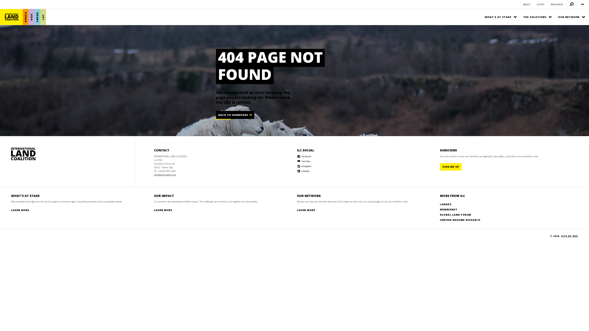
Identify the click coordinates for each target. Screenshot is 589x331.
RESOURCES (557, 4)
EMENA (37, 17)
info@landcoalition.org (165, 174)
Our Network (569, 17)
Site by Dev (569, 236)
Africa (25, 17)
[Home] (11, 17)
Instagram (306, 166)
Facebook (306, 156)
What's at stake (498, 17)
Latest (541, 4)
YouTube (305, 161)
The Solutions (535, 17)
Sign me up (450, 166)
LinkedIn (305, 171)
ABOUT (527, 4)
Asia (31, 16)
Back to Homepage (233, 115)
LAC (43, 17)
